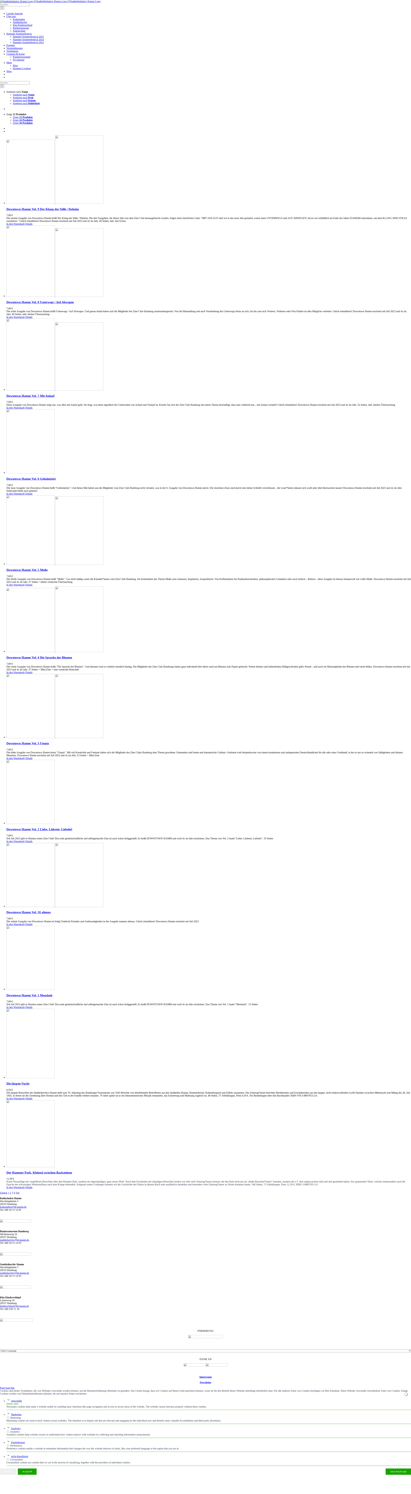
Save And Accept (398, 1471)
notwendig (16, 1401)
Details (28, 224)
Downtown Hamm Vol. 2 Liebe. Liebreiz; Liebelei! (39, 829)
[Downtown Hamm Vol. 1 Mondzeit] (208, 958)
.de (27, 1273)
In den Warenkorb (15, 224)
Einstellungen (18, 1442)
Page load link (7, 1388)
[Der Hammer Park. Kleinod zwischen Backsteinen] (208, 1134)
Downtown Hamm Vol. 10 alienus (28, 912)
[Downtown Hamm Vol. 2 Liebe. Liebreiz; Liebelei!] (208, 792)
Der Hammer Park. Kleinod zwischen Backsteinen (39, 1172)
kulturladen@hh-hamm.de (13, 1207)
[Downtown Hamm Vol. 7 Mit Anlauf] (208, 355)
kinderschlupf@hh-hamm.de (14, 1306)
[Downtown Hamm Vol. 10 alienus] (208, 875)
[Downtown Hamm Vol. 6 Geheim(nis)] (208, 441)
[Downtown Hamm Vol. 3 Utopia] (208, 706)
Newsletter (205, 1382)
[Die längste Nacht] (208, 1044)
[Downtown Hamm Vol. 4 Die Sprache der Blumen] (208, 619)
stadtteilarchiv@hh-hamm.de (14, 1240)
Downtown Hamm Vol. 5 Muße (27, 570)
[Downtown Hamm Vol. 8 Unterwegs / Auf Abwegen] (208, 261)
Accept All (27, 1471)
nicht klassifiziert (19, 1456)
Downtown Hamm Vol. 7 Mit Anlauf (30, 396)
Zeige (23, 117)
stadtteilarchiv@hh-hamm (13, 1273)
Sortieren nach (24, 94)
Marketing (16, 1414)
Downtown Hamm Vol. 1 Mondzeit (29, 995)
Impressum (205, 1377)
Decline (8, 1471)
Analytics (16, 1428)
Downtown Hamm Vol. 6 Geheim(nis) (31, 478)
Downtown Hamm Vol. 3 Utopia (27, 743)
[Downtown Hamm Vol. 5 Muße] (208, 530)
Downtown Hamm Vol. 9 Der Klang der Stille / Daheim (42, 209)
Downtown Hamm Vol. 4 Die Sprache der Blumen (39, 657)
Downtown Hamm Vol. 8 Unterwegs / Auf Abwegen (40, 302)
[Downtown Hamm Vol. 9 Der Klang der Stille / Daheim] (208, 169)
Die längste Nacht (17, 1083)
